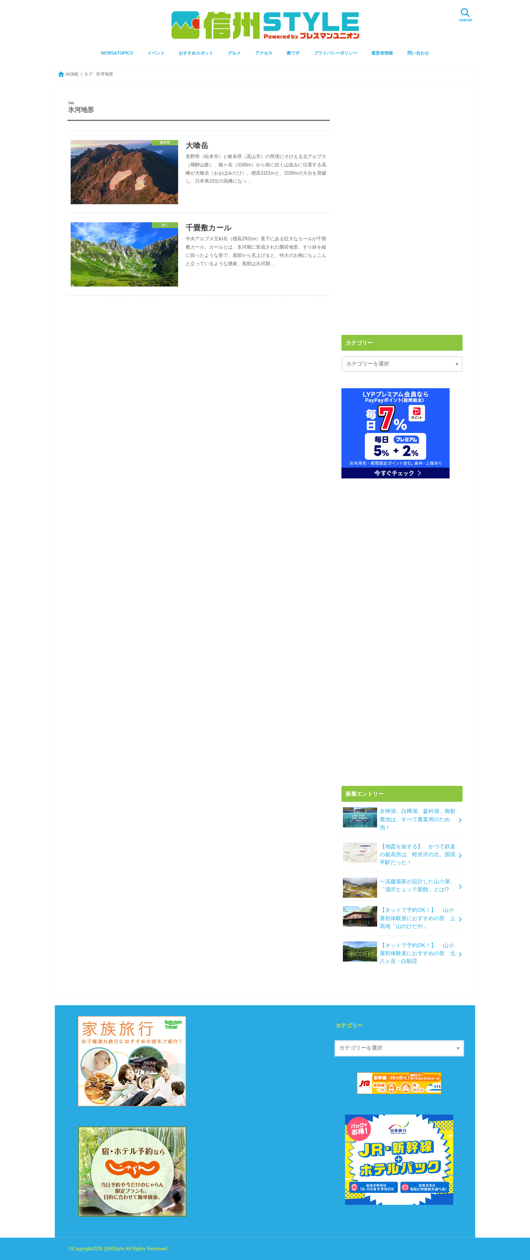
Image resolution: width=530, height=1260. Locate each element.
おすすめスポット (196, 53)
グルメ (234, 53)
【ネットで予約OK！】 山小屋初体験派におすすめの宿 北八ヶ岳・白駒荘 (417, 953)
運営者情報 (382, 53)
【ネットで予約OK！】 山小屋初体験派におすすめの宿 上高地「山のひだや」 (417, 918)
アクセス (264, 53)
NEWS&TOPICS (117, 53)
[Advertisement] (402, 151)
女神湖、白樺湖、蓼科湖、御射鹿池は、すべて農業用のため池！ (417, 819)
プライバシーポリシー (335, 53)
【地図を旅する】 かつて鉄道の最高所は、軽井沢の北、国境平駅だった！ (417, 854)
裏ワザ (293, 53)
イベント (156, 53)
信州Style (114, 1248)
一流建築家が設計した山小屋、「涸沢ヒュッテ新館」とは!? (417, 885)
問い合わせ (418, 53)
